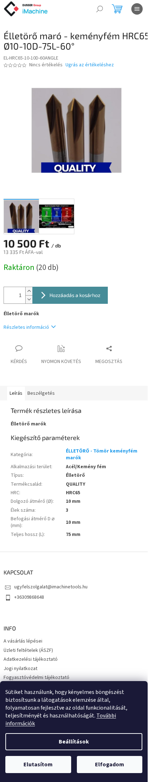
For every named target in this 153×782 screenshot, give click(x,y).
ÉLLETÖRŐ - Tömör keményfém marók (101, 454)
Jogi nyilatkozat (20, 668)
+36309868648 (29, 597)
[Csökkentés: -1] (28, 299)
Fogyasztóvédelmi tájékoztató (36, 677)
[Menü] (137, 9)
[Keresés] (100, 9)
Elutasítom (38, 764)
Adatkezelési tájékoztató (31, 659)
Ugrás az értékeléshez (89, 65)
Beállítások (74, 742)
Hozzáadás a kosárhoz (74, 295)
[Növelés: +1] (28, 291)
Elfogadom (109, 764)
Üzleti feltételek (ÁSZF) (28, 650)
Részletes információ (26, 327)
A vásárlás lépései (23, 641)
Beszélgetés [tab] (41, 393)
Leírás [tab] (16, 393)
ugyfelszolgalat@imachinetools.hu (51, 587)
